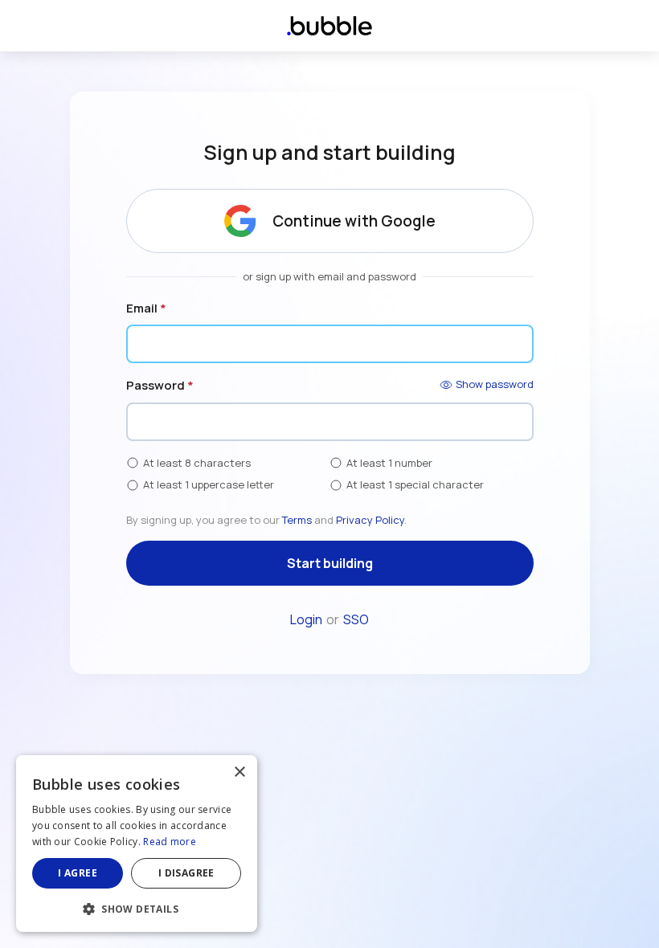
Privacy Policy (370, 520)
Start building (330, 563)
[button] (136, 907)
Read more (169, 841)
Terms (297, 520)
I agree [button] (77, 873)
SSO (356, 619)
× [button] (239, 772)
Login (306, 619)
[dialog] (136, 843)
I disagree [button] (186, 873)
